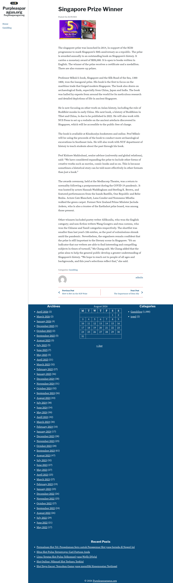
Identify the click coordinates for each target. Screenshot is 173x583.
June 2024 (42, 407)
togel (133, 316)
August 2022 (43, 513)
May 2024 (42, 412)
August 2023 (43, 455)
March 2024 (43, 422)
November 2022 (45, 498)
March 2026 (43, 316)
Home (5, 24)
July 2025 (42, 345)
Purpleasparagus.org (14, 10)
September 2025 (46, 335)
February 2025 (45, 369)
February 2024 (45, 426)
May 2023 (42, 469)
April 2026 (42, 311)
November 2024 (45, 383)
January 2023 (44, 489)
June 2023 (42, 465)
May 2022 (42, 527)
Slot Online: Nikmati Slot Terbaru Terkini (60, 561)
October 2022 (44, 503)
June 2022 (42, 522)
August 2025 (43, 340)
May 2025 (42, 355)
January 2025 (44, 374)
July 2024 (42, 402)
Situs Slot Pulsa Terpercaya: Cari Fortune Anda (63, 552)
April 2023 (42, 474)
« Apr (99, 345)
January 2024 (44, 431)
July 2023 (42, 460)
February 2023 (45, 484)
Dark (14, 3)
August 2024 (43, 398)
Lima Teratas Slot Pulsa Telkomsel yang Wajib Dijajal (67, 556)
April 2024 (42, 417)
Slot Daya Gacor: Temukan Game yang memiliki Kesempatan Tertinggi (77, 566)
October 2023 (44, 446)
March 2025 (43, 364)
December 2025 (45, 326)
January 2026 (44, 321)
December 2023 (45, 436)
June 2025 (42, 350)
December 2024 (45, 378)
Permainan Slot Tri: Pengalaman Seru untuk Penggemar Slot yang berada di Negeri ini (86, 547)
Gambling (7, 27)
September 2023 (46, 450)
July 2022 (42, 517)
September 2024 (46, 393)
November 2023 (45, 441)
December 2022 (45, 493)
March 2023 (43, 479)
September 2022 (46, 508)
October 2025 (44, 331)
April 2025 (42, 359)
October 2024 (44, 388)
